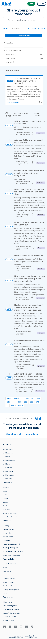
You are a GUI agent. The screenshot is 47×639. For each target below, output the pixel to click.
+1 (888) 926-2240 (9, 617)
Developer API (7, 586)
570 (37, 402)
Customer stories (8, 582)
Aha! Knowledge (8, 475)
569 (31, 402)
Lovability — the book (10, 517)
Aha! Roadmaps (8, 449)
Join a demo (33, 434)
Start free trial (15, 434)
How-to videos (8, 537)
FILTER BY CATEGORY (13, 50)
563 (32, 399)
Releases (20, 335)
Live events (7, 533)
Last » (20, 405)
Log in (5, 593)
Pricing (5, 567)
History (5, 491)
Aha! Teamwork (8, 471)
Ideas (5, 28)
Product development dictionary (13, 551)
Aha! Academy (7, 479)
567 (19, 402)
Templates (6, 540)
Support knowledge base (11, 555)
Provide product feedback (12, 609)
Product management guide (12, 544)
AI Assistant (6, 575)
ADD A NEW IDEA (24, 35)
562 (27, 399)
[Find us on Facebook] (10, 627)
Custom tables (25, 134)
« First (9, 399)
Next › (13, 405)
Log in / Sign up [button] (38, 28)
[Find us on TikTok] (32, 627)
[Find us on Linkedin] (4, 627)
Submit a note (7, 602)
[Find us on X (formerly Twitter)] (15, 627)
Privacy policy (16, 636)
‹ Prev (16, 399)
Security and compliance (11, 589)
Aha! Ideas (6, 456)
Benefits (5, 506)
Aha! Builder (7, 464)
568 (25, 402)
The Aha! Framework (10, 564)
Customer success (9, 578)
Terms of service (29, 636)
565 (8, 402)
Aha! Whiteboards (9, 460)
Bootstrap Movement (10, 513)
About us (6, 487)
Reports (20, 216)
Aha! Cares (6, 509)
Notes (19, 250)
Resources (17, 28)
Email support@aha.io (10, 606)
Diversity (6, 502)
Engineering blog (8, 529)
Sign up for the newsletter (11, 613)
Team (5, 495)
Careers (5, 498)
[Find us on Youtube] (21, 627)
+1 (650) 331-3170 (9, 620)
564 (38, 399)
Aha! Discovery (8, 453)
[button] (28, 28)
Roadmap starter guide (10, 548)
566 (14, 402)
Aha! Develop (7, 468)
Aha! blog (6, 525)
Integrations (24, 183)
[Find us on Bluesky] (26, 627)
